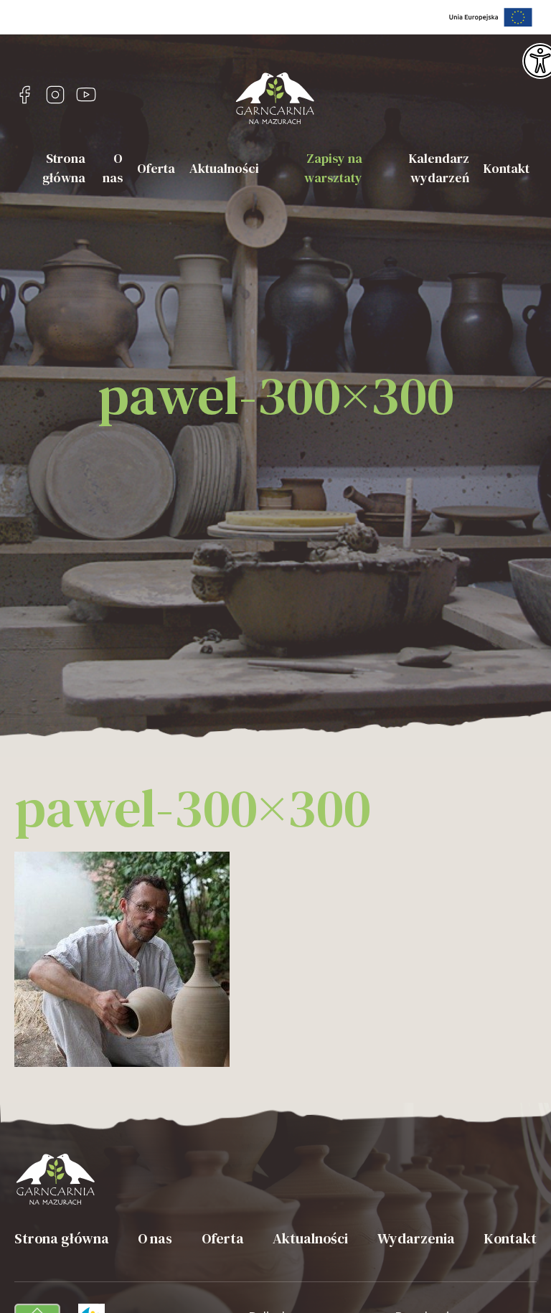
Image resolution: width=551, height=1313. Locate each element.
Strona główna (63, 168)
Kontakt (506, 168)
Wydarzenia (416, 1238)
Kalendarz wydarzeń (439, 168)
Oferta (156, 168)
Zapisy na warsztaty (333, 168)
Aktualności (224, 168)
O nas (113, 168)
